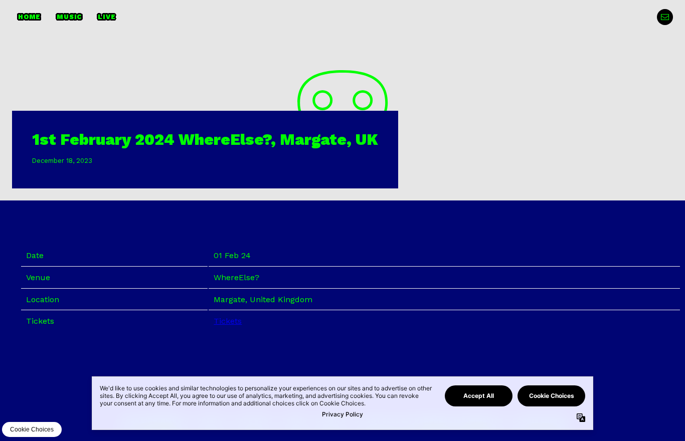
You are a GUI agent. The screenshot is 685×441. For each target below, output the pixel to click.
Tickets (228, 321)
